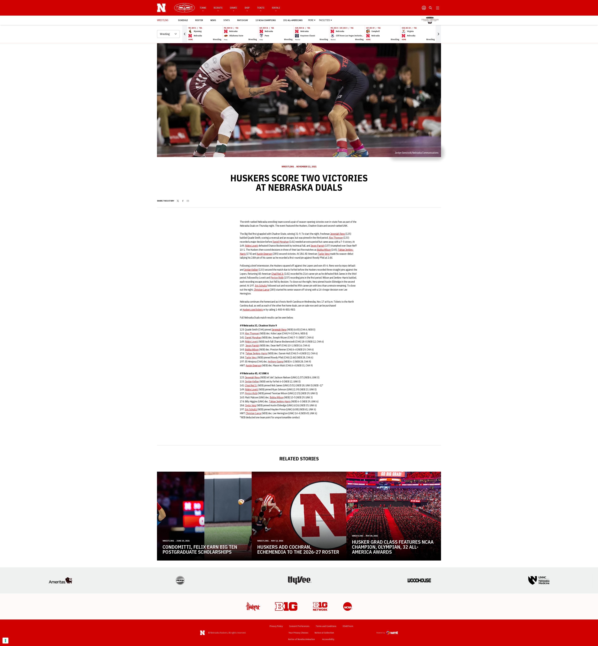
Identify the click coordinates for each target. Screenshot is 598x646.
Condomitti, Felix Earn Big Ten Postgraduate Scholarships (200, 549)
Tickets (260, 8)
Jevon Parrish (317, 245)
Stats (226, 20)
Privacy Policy (276, 626)
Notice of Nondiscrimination (301, 639)
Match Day (243, 20)
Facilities (324, 20)
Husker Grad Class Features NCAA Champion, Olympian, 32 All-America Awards (393, 547)
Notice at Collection (324, 632)
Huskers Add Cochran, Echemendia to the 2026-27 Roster (298, 549)
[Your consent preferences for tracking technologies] (5, 641)
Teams (203, 8)
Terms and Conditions (326, 626)
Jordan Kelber (251, 269)
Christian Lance (261, 289)
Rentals (276, 8)
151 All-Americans (293, 20)
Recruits (218, 8)
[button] (184, 34)
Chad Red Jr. (277, 273)
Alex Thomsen (336, 237)
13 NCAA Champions (266, 20)
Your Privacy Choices (298, 632)
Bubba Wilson (324, 249)
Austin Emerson (264, 253)
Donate (233, 8)
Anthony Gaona (275, 361)
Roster (199, 20)
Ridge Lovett (251, 245)
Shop (247, 8)
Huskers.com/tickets (252, 309)
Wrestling (288, 166)
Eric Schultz (261, 285)
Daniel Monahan (281, 241)
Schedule (183, 20)
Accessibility (328, 639)
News (213, 20)
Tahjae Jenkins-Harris (256, 353)
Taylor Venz (324, 253)
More (310, 20)
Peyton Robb (277, 277)
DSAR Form (348, 626)
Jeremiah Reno (337, 233)
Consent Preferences (299, 626)
